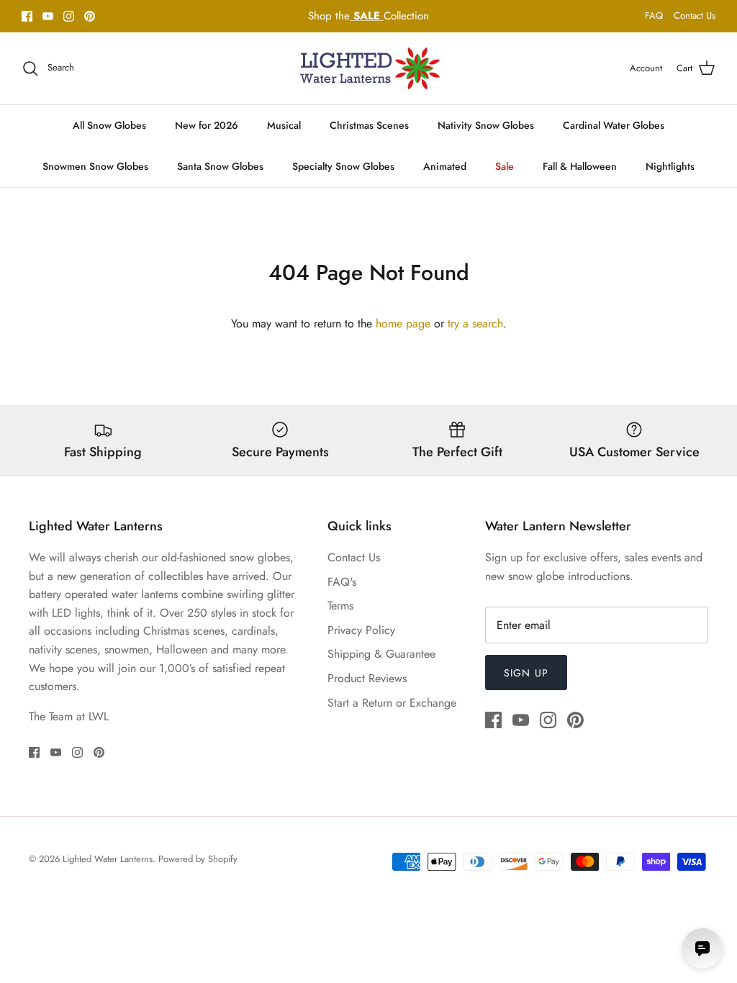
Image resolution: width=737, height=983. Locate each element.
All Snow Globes (109, 125)
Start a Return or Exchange (391, 702)
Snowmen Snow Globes (95, 166)
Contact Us (694, 15)
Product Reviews (367, 678)
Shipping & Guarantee (381, 653)
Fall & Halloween (580, 166)
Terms (340, 605)
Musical (284, 125)
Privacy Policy (361, 630)
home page (403, 323)
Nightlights (670, 166)
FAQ (654, 15)
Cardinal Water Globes (613, 125)
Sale (504, 166)
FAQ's (341, 582)
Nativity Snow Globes (486, 125)
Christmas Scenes (369, 125)
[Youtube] (47, 16)
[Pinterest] (89, 16)
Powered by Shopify (198, 859)
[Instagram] (68, 16)
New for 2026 (206, 125)
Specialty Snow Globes (343, 166)
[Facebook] (27, 16)
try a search (475, 323)
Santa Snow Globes (220, 166)
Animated (444, 166)
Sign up (526, 673)
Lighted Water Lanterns (108, 859)
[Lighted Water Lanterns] (368, 68)
